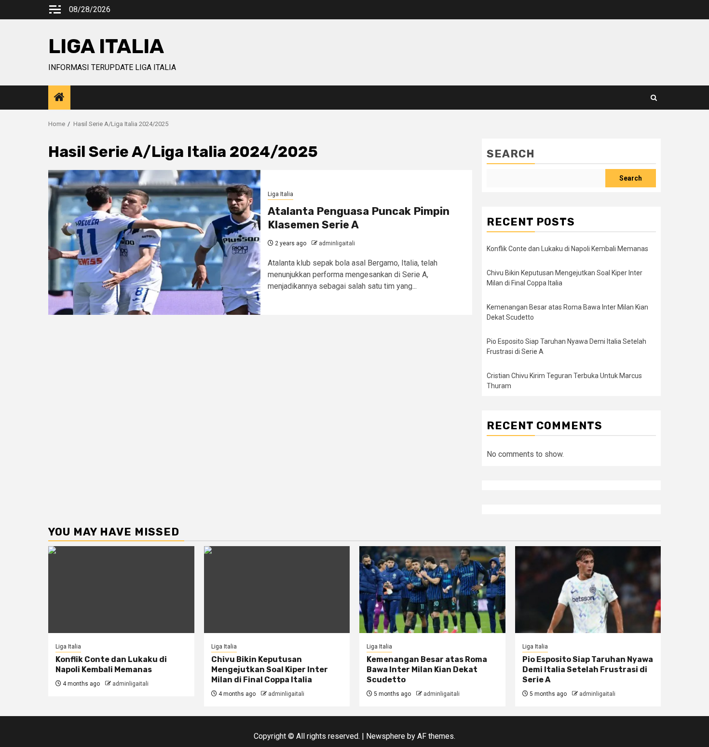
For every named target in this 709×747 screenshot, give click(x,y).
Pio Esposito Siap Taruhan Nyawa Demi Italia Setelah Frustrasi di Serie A (587, 669)
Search (511, 153)
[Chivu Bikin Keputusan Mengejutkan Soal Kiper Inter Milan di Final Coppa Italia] (277, 589)
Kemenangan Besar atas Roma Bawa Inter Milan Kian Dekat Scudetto (427, 669)
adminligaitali (337, 243)
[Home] (59, 98)
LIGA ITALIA (106, 46)
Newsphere (385, 736)
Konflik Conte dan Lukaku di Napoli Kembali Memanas (567, 249)
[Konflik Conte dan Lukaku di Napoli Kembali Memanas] (121, 589)
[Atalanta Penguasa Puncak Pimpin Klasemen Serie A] (154, 242)
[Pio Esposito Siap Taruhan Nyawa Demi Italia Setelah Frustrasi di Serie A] (588, 589)
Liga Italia (280, 194)
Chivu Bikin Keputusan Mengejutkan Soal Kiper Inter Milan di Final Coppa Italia (269, 669)
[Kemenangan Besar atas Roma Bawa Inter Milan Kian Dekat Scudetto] (432, 589)
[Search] (654, 97)
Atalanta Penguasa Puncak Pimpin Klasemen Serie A (359, 218)
